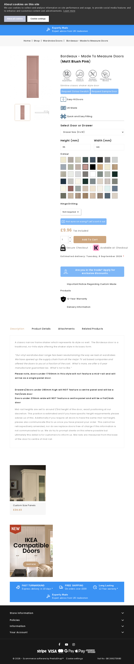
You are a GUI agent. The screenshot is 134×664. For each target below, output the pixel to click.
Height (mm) (69, 140)
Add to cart (90, 239)
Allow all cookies (15, 19)
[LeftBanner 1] (31, 551)
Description (17, 328)
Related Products (92, 328)
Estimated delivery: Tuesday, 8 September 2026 (92, 256)
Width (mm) (103, 140)
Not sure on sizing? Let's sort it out (85, 221)
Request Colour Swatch (75, 91)
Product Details (41, 328)
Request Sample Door (104, 91)
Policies (15, 620)
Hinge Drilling (69, 203)
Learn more (69, 11)
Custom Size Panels (24, 505)
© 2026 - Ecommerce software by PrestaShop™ (38, 658)
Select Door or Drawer (76, 125)
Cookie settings (38, 19)
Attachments (66, 328)
